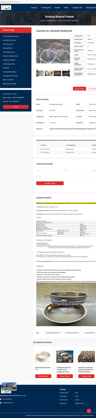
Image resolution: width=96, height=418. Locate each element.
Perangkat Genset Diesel (10, 76)
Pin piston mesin (8, 44)
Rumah (42, 20)
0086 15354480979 (18, 97)
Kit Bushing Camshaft (72, 333)
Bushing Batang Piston (53, 333)
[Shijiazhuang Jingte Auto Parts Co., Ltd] (6, 7)
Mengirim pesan (50, 183)
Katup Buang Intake (9, 64)
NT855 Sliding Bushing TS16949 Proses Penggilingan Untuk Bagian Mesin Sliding (64, 370)
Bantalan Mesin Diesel (9, 40)
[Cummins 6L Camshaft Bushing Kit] (43, 356)
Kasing (77, 396)
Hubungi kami (63, 403)
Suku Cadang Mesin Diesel (11, 36)
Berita (76, 392)
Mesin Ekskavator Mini (9, 83)
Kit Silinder (6, 68)
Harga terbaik (79, 88)
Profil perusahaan (64, 392)
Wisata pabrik (63, 396)
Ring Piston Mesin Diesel (10, 56)
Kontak (15, 107)
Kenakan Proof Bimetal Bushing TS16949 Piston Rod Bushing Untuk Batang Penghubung (86, 370)
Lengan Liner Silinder (9, 60)
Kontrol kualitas (64, 399)
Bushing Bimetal (51, 20)
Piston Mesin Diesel (9, 52)
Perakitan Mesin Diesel (10, 72)
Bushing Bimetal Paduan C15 (42, 368)
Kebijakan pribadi (79, 403)
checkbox (38, 149)
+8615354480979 (14, 101)
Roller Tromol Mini (8, 80)
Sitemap (77, 399)
